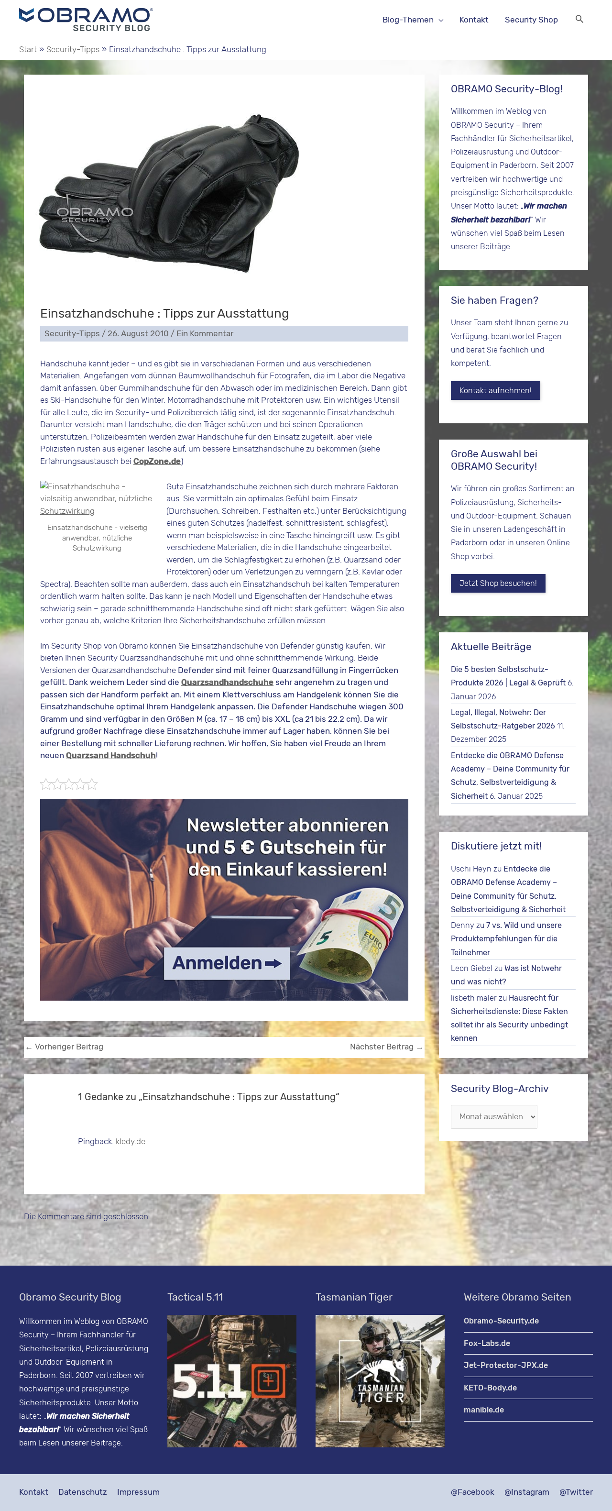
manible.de (484, 1409)
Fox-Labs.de (487, 1343)
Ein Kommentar (204, 333)
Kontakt (33, 1492)
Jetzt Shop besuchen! (498, 583)
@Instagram (526, 1492)
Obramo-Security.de (501, 1320)
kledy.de (130, 1141)
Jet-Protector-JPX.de (506, 1365)
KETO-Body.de (490, 1387)
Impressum (138, 1492)
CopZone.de (157, 461)
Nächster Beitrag (387, 1046)
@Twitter (576, 1492)
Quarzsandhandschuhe (227, 682)
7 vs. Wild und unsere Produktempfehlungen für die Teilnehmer (506, 939)
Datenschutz (82, 1492)
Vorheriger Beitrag (64, 1046)
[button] (579, 19)
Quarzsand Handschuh (111, 755)
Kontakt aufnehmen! (495, 390)
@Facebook (472, 1492)
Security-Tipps (72, 333)
